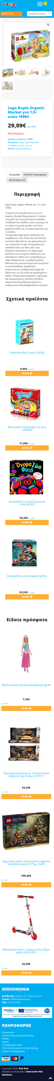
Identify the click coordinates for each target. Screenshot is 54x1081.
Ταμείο (5, 1041)
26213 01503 (14, 1002)
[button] (48, 24)
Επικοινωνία (8, 1032)
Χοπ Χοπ (23, 1068)
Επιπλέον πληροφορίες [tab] (35, 174)
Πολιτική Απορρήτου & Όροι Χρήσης (20, 1048)
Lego (21, 142)
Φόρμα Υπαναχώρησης (13, 1051)
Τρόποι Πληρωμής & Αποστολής (18, 1035)
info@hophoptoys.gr (20, 999)
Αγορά (25, 373)
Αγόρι (21, 145)
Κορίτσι (28, 145)
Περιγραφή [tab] (14, 174)
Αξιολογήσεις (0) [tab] (17, 180)
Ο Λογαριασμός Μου (12, 1044)
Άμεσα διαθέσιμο (23, 148)
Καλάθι (5, 1038)
